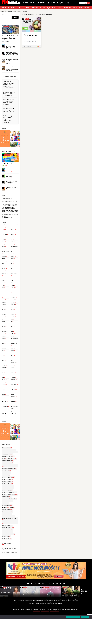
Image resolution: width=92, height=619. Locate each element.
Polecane (51, 3)
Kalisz (12, 261)
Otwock (3, 316)
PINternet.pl (64, 592)
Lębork (3, 278)
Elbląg (12, 236)
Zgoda (67, 616)
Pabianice (13, 316)
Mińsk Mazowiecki (5, 294)
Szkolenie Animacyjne (7, 511)
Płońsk (12, 324)
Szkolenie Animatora (7, 513)
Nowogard (13, 299)
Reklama (60, 3)
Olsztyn (12, 309)
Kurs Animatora (6, 475)
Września (3, 389)
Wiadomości (13, 379)
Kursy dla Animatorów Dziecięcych (9, 498)
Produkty (12, 333)
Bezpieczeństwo (14, 224)
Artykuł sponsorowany (5, 592)
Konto (67, 3)
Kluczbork (3, 265)
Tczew (3, 370)
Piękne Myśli (5, 507)
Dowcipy (12, 234)
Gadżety (3, 241)
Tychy (12, 374)
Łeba (2, 282)
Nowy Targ (13, 304)
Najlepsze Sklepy (65, 599)
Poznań (12, 326)
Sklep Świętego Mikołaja (36, 602)
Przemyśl (12, 336)
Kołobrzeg (3, 268)
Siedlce (3, 353)
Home (25, 3)
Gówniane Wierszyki (5, 251)
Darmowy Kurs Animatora (7, 460)
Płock (3, 324)
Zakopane (3, 391)
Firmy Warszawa (26, 609)
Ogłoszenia (86, 7)
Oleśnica (3, 309)
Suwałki (3, 360)
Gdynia (3, 244)
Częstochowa (4, 234)
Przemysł (3, 338)
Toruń (3, 372)
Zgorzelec (13, 399)
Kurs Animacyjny (6, 472)
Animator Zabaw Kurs (7, 454)
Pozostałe (3, 328)
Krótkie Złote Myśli (6, 470)
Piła (11, 321)
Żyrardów (3, 415)
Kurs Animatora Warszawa (8, 485)
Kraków (12, 270)
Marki (3, 287)
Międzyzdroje (4, 290)
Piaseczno (4, 321)
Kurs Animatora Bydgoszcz (8, 477)
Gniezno (3, 246)
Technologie (13, 370)
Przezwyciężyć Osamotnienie (48, 594)
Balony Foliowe (43, 603)
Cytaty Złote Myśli (12, 458)
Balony (37, 603)
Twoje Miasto (60, 603)
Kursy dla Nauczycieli (7, 501)
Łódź (12, 282)
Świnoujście (4, 365)
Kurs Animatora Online (7, 164)
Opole (3, 311)
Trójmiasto (51, 602)
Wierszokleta (44, 592)
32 (3, 165)
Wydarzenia (42, 7)
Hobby (12, 253)
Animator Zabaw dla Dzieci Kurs (9, 449)
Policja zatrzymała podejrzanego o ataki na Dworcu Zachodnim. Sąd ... (70, 595)
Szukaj (3, 14)
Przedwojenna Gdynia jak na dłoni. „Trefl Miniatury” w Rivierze (12, 61)
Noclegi (75, 7)
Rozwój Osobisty (14, 343)
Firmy (12, 239)
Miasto (48, 7)
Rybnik (3, 350)
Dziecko (3, 236)
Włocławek (4, 387)
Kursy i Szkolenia (11, 7)
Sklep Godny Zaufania (66, 600)
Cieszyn (12, 232)
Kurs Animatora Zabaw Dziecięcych (9, 494)
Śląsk (78, 599)
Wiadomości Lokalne (58, 602)
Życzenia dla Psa (5, 406)
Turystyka (12, 372)
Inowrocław (13, 256)
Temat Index (42, 3)
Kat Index (33, 3)
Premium (3, 333)
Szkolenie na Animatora (7, 529)
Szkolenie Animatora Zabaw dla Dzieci (9, 519)
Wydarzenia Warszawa (27, 608)
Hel (11, 251)
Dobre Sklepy (58, 599)
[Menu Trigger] (85, 3)
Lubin (3, 280)
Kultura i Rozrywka (5, 273)
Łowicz (3, 285)
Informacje (59, 7)
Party (3, 319)
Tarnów (12, 367)
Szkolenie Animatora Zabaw (8, 516)
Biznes (53, 7)
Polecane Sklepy (51, 599)
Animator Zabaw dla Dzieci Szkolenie (10, 452)
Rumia (12, 348)
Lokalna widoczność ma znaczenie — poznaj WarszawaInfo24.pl (11, 46)
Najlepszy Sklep (25, 599)
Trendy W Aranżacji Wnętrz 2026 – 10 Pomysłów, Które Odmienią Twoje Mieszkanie (12, 68)
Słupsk (12, 355)
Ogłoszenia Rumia (48, 608)
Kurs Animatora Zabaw (7, 490)
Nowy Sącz (13, 302)
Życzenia (12, 403)
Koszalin (3, 270)
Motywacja (5, 503)
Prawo (12, 331)
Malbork (12, 285)
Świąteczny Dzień (25, 594)
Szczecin (12, 365)
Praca (18, 7)
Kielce (12, 263)
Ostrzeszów (4, 314)
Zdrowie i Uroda (25, 7)
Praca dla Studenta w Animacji (8, 594)
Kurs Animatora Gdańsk (7, 479)
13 (7, 177)
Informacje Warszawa (57, 608)
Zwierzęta (3, 403)
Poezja (12, 507)
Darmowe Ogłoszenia (54, 611)
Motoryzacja (13, 297)
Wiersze (12, 382)
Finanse (3, 239)
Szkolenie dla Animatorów (8, 527)
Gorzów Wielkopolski (14, 246)
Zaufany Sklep (28, 602)
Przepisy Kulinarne (14, 338)
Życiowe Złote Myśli (6, 538)
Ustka (3, 377)
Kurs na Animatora (6, 496)
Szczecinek (4, 367)
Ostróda (12, 311)
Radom (3, 343)
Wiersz (4, 532)
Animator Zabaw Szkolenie (8, 456)
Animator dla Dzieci (45, 611)
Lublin (12, 280)
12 (7, 183)
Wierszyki (3, 384)
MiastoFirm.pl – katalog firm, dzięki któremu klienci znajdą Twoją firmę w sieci (12, 53)
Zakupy (80, 7)
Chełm (3, 232)
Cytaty (4, 458)
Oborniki (3, 307)
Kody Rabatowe (34, 7)
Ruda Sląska (4, 348)
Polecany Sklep (43, 599)
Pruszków (3, 336)
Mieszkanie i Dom (67, 7)
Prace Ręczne (4, 331)
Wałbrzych (13, 377)
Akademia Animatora (7, 447)
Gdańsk (12, 241)
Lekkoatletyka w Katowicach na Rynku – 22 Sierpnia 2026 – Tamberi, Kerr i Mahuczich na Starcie (9, 85)
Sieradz (12, 353)
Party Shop (66, 602)
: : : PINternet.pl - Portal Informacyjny (8, 11)
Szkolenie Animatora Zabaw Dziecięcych (9, 522)
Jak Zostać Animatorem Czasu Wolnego (9, 466)
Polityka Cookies (85, 616)
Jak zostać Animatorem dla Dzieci (9, 468)
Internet (3, 258)
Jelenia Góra (4, 261)
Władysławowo (13, 384)
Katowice (6, 26)
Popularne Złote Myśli (7, 509)
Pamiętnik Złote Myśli (7, 505)
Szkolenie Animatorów (7, 525)
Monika (8, 41)
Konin (12, 268)
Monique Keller (10, 70)
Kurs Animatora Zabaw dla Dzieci (9, 492)
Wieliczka (3, 382)
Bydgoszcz (13, 229)
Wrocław (12, 387)
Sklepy (3, 355)
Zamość (3, 394)
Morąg (12, 294)
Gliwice (12, 244)
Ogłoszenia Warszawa (67, 608)
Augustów (3, 224)
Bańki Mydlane (32, 603)
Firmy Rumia (44, 609)
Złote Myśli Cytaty (6, 536)
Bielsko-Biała (13, 227)
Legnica (12, 278)
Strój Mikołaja (45, 602)
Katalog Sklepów (47, 600)
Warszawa (3, 379)
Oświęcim (12, 314)
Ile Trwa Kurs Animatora (7, 462)
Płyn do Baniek (71, 609)
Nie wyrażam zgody (75, 616)
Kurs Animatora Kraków (7, 481)
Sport (12, 357)
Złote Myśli (13, 401)
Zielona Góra (4, 401)
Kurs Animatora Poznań (7, 483)
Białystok (3, 227)
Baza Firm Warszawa (52, 609)
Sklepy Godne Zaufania (35, 599)
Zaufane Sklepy (20, 600)
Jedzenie (12, 258)
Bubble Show (40, 608)
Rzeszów (12, 350)
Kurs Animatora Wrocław (7, 488)
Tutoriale (3, 374)
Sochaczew (4, 357)
